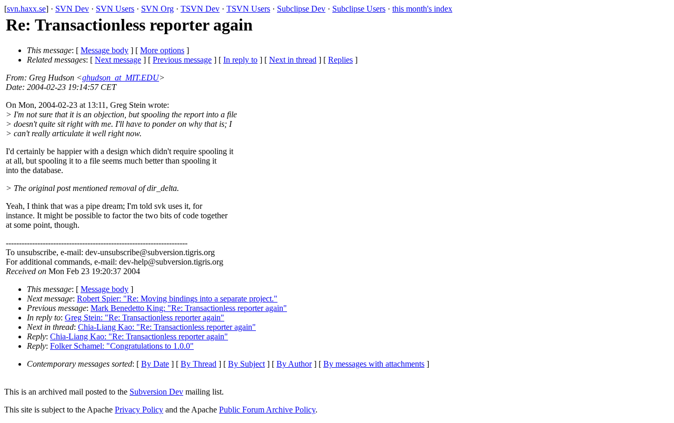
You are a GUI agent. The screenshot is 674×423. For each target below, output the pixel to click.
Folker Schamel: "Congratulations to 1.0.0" (122, 345)
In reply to (240, 59)
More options (162, 50)
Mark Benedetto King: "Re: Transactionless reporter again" (189, 308)
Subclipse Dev (301, 8)
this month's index (422, 8)
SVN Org (157, 8)
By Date (155, 363)
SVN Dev (72, 8)
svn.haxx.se (26, 8)
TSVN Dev (200, 8)
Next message (118, 59)
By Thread (198, 363)
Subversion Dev (156, 391)
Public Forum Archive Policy (267, 409)
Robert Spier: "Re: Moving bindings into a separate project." (177, 298)
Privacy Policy (139, 409)
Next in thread (292, 59)
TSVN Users (248, 8)
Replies (340, 59)
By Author (294, 363)
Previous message (182, 59)
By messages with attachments (373, 363)
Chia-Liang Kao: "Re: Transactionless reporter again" (167, 327)
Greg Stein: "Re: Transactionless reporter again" (144, 317)
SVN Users (115, 8)
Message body (104, 50)
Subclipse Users (358, 8)
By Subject (246, 363)
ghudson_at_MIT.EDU (120, 77)
